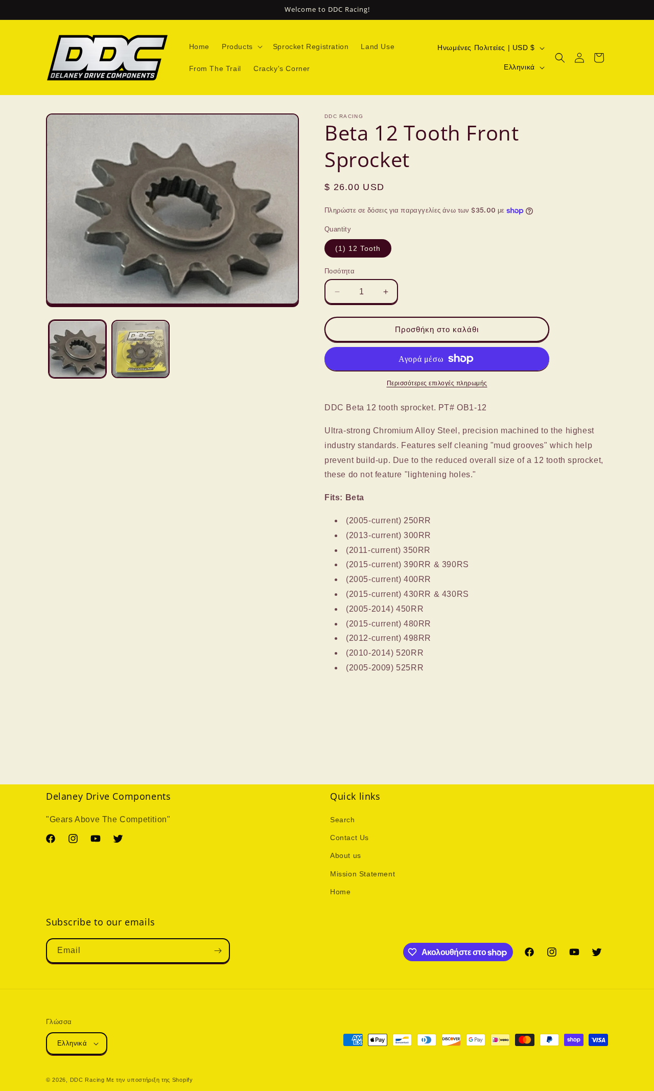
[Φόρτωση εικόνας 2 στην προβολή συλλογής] (140, 349)
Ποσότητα (339, 271)
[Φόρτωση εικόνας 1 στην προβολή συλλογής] (77, 349)
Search (342, 820)
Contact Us (349, 837)
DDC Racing (87, 1080)
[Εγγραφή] (217, 950)
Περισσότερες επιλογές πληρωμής (437, 383)
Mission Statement (362, 874)
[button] (241, 46)
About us (345, 855)
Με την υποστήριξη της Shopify (149, 1080)
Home (340, 892)
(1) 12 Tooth (358, 248)
